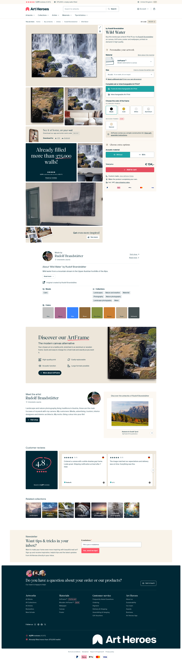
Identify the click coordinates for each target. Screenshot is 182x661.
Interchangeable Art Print (120, 94)
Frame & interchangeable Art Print (124, 89)
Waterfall (126, 293)
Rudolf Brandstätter (116, 28)
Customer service (102, 595)
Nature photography (113, 297)
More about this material (146, 55)
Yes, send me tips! (90, 551)
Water (116, 300)
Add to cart (131, 169)
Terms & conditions (74, 652)
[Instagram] (35, 624)
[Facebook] (42, 624)
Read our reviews (51, 178)
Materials (66, 15)
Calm (45, 293)
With (143, 155)
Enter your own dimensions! (124, 79)
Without (119, 155)
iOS (58, 138)
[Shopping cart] (154, 9)
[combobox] (84, 9)
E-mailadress (86, 540)
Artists (54, 15)
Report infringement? (97, 652)
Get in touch (150, 583)
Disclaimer (85, 652)
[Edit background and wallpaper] (100, 31)
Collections (42, 15)
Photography (98, 297)
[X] (45, 624)
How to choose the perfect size (144, 70)
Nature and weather (113, 293)
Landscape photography (102, 300)
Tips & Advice (80, 15)
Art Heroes (132, 595)
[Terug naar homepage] (37, 9)
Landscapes (98, 293)
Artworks (29, 15)
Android (67, 138)
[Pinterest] (38, 624)
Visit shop (134, 254)
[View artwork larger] (100, 27)
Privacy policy (110, 652)
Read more (133, 258)
